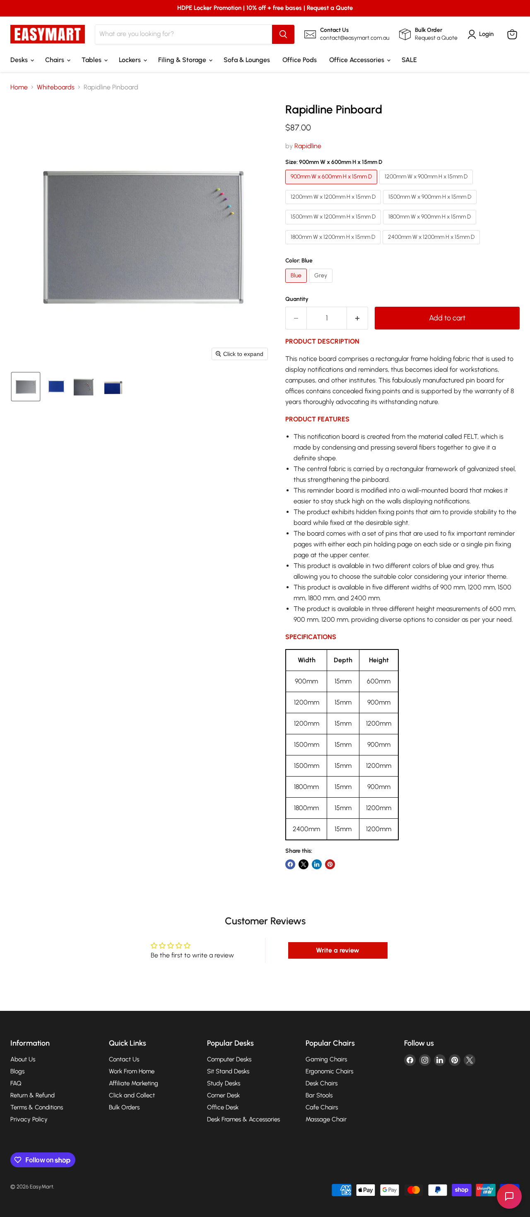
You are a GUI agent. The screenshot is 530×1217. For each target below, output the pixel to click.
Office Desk (222, 1107)
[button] (26, 387)
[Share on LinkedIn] (317, 864)
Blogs (17, 1071)
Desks (19, 60)
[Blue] (297, 285)
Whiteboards (56, 87)
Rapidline (307, 146)
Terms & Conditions (36, 1107)
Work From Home (131, 1071)
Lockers (130, 60)
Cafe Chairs (322, 1107)
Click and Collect (132, 1095)
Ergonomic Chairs (329, 1071)
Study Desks (223, 1083)
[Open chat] (509, 1196)
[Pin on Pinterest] (330, 864)
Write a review (337, 950)
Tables (92, 60)
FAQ (16, 1083)
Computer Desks (229, 1059)
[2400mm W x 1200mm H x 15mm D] (432, 246)
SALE (409, 60)
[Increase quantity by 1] (357, 318)
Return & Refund (32, 1095)
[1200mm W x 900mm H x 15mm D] (427, 186)
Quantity (296, 299)
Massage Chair (326, 1119)
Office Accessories (357, 60)
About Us (22, 1059)
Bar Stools (319, 1095)
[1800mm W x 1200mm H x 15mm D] (334, 246)
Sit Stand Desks (228, 1071)
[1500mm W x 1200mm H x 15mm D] (334, 226)
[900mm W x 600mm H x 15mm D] (332, 186)
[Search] (283, 34)
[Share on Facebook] (290, 864)
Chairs (55, 60)
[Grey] (322, 285)
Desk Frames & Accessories (243, 1119)
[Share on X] (303, 864)
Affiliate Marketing (133, 1083)
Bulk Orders (124, 1107)
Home (19, 87)
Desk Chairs (321, 1083)
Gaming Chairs (326, 1059)
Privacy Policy (29, 1119)
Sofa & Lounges (247, 60)
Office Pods (299, 60)
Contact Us (124, 1059)
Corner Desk (223, 1095)
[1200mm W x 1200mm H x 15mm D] (334, 206)
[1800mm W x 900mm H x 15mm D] (430, 226)
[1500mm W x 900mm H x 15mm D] (431, 206)
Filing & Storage (183, 60)
